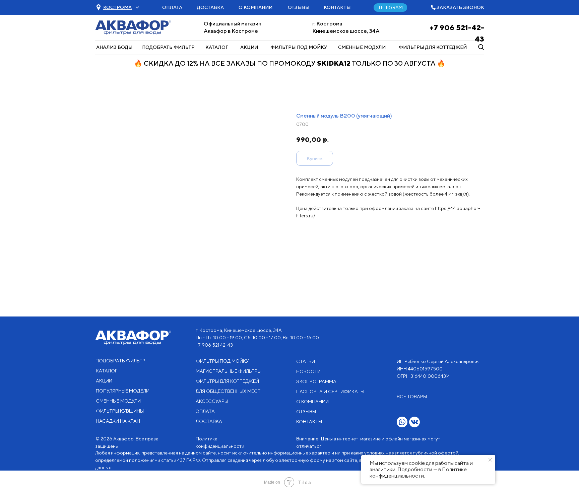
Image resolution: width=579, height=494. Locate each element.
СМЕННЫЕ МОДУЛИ (362, 47)
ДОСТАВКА (210, 7)
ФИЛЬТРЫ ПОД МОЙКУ (298, 47)
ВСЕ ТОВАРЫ (412, 396)
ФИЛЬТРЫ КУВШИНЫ (120, 411)
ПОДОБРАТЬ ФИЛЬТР (168, 47)
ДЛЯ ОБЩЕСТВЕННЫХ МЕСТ (228, 391)
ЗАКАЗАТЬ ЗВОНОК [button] (460, 7)
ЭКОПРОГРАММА (316, 381)
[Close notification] (490, 459)
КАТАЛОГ (216, 47)
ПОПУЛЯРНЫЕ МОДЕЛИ (122, 391)
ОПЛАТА (172, 7)
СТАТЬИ (305, 361)
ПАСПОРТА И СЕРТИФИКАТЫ (330, 391)
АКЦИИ (249, 47)
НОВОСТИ (308, 371)
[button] (117, 7)
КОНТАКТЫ (337, 7)
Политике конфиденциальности (418, 472)
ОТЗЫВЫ (299, 7)
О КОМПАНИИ (255, 7)
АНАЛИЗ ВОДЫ (114, 47)
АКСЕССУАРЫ (212, 401)
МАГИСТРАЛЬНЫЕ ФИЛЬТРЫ (228, 371)
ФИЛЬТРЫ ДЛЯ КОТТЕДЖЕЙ (433, 47)
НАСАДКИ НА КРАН (118, 421)
